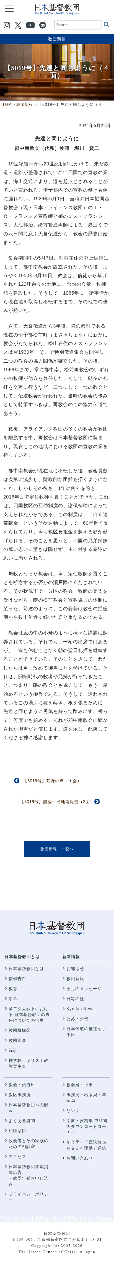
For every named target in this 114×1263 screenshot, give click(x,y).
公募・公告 (77, 1018)
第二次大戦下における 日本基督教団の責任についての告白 (29, 1014)
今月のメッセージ (84, 988)
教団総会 (17, 1040)
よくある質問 (22, 1120)
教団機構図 (20, 1030)
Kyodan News (80, 1008)
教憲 (13, 988)
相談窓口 (17, 1130)
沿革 (13, 998)
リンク (73, 1110)
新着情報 (71, 956)
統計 (13, 1050)
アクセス (17, 1156)
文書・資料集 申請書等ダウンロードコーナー (87, 1126)
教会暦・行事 (79, 1084)
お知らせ (75, 968)
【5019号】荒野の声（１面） (52, 780)
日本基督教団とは (22, 956)
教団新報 (57, 38)
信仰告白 (17, 978)
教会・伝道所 (22, 1084)
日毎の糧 (75, 998)
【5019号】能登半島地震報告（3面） (57, 801)
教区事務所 (20, 1094)
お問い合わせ (79, 1158)
